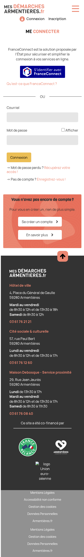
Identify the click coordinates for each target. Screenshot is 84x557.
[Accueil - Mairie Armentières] (26, 6)
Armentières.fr (43, 521)
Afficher (71, 130)
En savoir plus (37, 235)
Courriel (13, 107)
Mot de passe (17, 130)
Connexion (35, 18)
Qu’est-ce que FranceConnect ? (32, 83)
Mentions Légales (42, 493)
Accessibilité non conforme (42, 499)
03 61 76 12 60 (20, 362)
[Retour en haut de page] (62, 256)
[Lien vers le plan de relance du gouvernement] (28, 447)
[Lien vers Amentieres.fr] (61, 447)
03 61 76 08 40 (21, 413)
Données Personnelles (42, 514)
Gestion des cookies (42, 507)
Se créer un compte (37, 221)
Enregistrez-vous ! (51, 179)
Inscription (57, 19)
